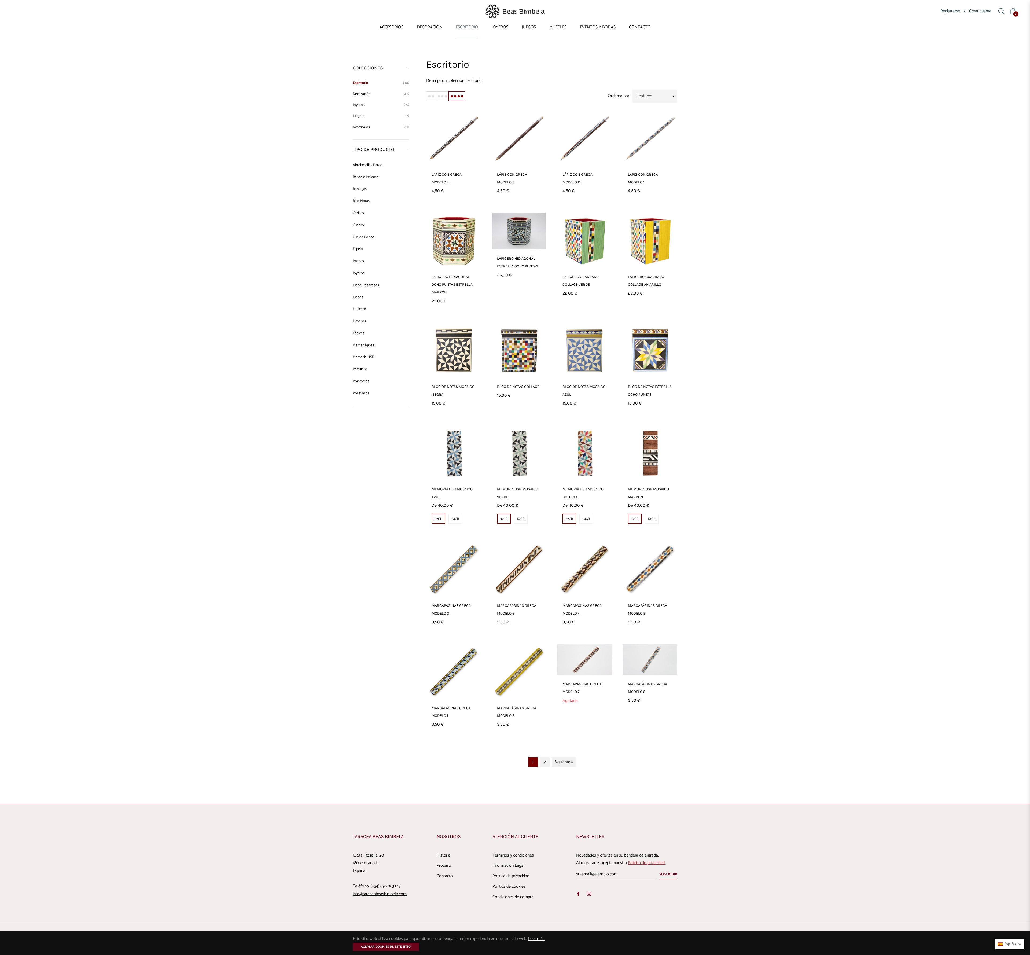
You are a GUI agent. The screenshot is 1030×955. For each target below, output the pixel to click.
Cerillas (358, 213)
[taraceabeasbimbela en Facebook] (578, 894)
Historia (443, 855)
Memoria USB (363, 357)
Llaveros (359, 321)
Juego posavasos (366, 285)
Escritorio (381, 83)
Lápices (358, 333)
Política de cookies (508, 886)
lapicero (359, 309)
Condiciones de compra (513, 897)
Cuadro (358, 225)
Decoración (381, 94)
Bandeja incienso (366, 177)
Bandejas (360, 189)
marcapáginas (363, 345)
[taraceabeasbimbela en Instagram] (589, 894)
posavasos (361, 393)
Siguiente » (563, 762)
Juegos (381, 116)
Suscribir (668, 874)
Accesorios (381, 127)
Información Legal (508, 865)
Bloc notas (361, 201)
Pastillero (360, 369)
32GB (438, 518)
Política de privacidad (510, 876)
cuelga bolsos (363, 237)
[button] (1009, 944)
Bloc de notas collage (518, 386)
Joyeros (381, 105)
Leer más (536, 938)
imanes (358, 261)
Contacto (445, 876)
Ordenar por (618, 96)
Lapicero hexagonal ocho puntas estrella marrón (452, 284)
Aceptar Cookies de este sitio (386, 946)
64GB (455, 518)
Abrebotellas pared (367, 165)
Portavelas (361, 381)
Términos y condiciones (513, 855)
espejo (358, 249)
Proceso (444, 865)
